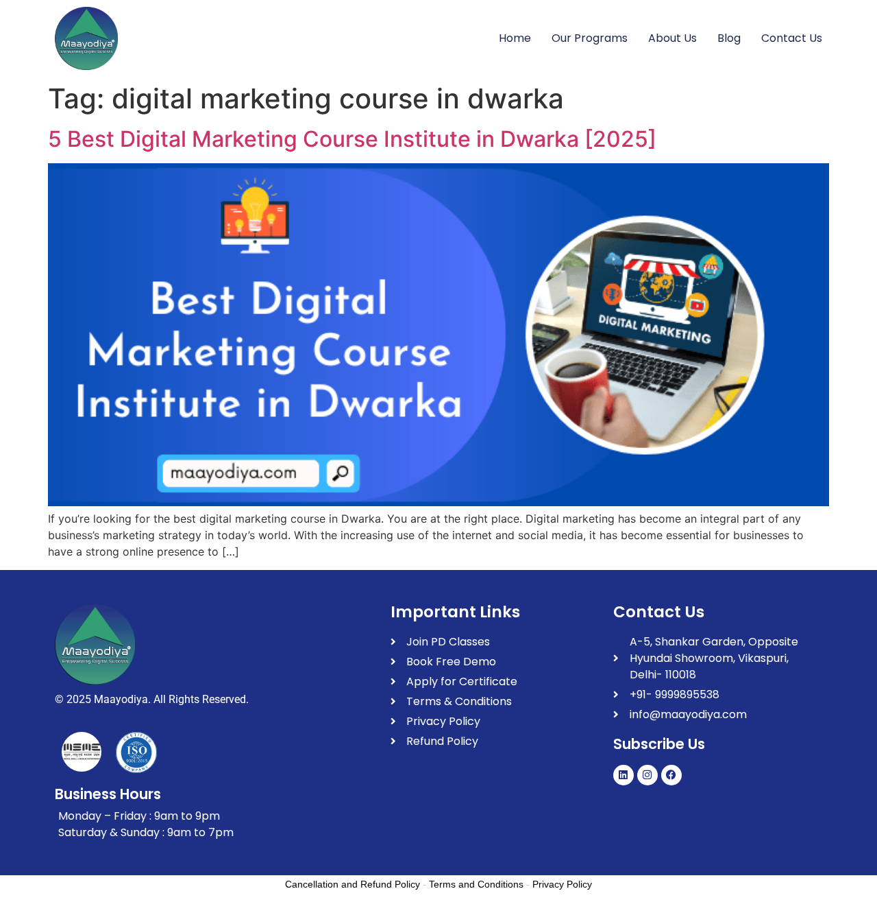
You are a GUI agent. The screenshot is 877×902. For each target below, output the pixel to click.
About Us (672, 38)
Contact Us (791, 38)
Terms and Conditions (476, 884)
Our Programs (590, 38)
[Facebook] (671, 775)
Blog (729, 38)
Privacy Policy (562, 884)
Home (515, 38)
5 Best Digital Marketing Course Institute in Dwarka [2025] (352, 139)
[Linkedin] (623, 775)
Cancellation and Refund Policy (352, 884)
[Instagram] (647, 775)
